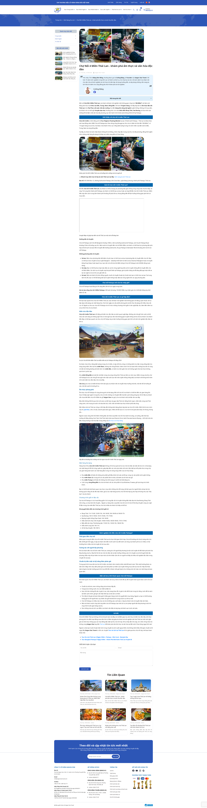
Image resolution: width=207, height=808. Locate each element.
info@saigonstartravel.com (60, 779)
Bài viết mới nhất (62, 48)
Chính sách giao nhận (115, 792)
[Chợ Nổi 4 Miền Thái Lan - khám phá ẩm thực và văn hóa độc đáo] (116, 685)
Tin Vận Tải (58, 41)
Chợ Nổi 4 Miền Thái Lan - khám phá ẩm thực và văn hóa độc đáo (115, 697)
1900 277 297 (57, 783)
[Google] (143, 770)
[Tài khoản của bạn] (137, 10)
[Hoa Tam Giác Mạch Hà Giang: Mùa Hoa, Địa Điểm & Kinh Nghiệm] (58, 73)
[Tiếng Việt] (146, 2)
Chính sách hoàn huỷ (115, 786)
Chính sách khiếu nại (115, 794)
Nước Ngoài (58, 39)
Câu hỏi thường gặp (115, 797)
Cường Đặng (98, 89)
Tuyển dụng (113, 773)
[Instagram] (140, 770)
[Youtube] (137, 770)
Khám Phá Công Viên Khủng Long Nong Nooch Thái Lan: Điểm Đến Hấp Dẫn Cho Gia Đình (90, 698)
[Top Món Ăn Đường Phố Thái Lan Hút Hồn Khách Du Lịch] (141, 714)
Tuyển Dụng (134, 2)
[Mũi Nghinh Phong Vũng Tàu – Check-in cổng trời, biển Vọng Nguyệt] (58, 58)
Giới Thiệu (110, 2)
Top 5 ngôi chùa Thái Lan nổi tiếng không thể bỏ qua (140, 697)
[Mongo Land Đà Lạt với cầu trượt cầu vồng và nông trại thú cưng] (58, 78)
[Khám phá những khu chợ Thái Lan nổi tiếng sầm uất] (116, 714)
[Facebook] (133, 770)
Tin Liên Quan (116, 675)
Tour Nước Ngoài (81, 9)
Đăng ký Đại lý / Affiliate (115, 781)
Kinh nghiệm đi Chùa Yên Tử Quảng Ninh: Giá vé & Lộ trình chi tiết (69, 53)
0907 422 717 (64, 783)
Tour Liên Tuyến (104, 9)
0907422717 (149, 10)
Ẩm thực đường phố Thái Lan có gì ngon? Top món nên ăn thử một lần (91, 726)
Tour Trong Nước (69, 9)
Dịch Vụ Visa (126, 9)
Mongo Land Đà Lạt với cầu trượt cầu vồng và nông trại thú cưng (69, 77)
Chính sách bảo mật (114, 784)
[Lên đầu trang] (204, 803)
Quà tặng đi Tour (114, 778)
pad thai (86, 410)
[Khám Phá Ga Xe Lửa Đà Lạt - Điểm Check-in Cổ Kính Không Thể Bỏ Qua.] (58, 68)
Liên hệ (111, 770)
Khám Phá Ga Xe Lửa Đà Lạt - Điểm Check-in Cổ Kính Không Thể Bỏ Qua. (69, 68)
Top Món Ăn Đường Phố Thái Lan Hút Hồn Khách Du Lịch (140, 726)
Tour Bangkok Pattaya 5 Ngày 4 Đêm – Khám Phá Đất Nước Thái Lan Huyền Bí (107, 639)
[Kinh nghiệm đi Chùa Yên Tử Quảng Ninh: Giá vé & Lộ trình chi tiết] (58, 53)
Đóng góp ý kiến (114, 776)
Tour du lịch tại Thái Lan (116, 630)
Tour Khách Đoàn (93, 9)
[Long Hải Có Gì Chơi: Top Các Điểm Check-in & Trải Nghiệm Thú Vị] (58, 63)
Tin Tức (126, 2)
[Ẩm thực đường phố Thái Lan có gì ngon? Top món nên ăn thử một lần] (91, 714)
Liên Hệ (142, 2)
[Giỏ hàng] (140, 10)
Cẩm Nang (119, 2)
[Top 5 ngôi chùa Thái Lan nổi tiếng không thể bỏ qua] (141, 685)
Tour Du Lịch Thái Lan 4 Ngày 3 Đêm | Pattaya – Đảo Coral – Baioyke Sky (105, 637)
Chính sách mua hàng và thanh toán (118, 789)
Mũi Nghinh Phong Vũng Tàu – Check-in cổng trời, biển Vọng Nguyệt (70, 58)
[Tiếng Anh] (149, 2)
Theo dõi (115, 756)
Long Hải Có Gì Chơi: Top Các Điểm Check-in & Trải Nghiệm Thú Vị (70, 63)
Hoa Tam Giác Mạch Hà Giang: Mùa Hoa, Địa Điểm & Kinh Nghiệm (69, 73)
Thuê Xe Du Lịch (116, 9)
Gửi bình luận (85, 669)
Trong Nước (58, 36)
